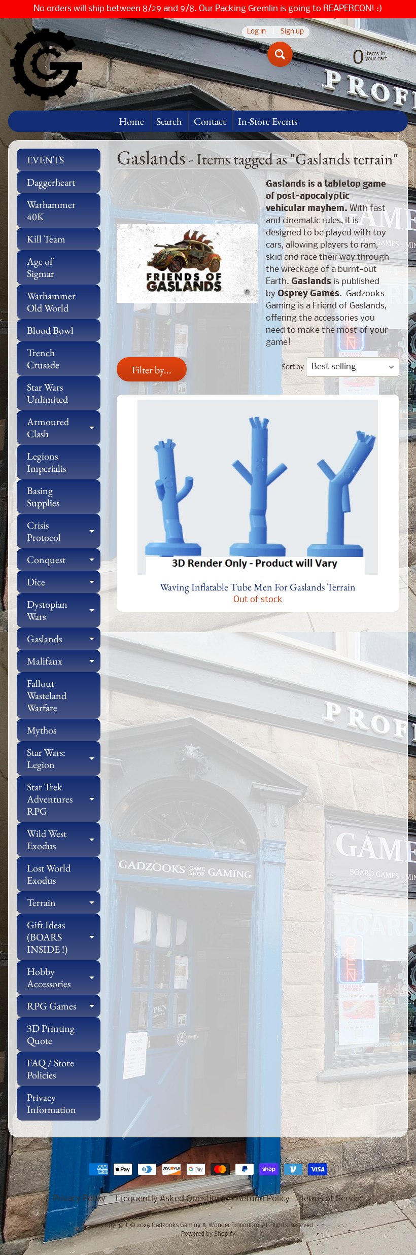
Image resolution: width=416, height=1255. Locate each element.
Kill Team (46, 239)
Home (131, 121)
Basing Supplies (43, 496)
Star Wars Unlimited (47, 393)
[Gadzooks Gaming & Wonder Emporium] (46, 64)
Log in (256, 32)
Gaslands (63, 641)
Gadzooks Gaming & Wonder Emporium (205, 1226)
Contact (210, 121)
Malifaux (63, 663)
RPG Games (63, 1008)
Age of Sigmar (40, 267)
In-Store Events (267, 121)
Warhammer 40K (51, 210)
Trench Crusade (43, 358)
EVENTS (45, 159)
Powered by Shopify (208, 1234)
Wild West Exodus (63, 840)
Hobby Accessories (63, 978)
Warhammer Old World (51, 302)
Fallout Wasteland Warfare (46, 695)
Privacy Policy (79, 1199)
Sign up (292, 32)
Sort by (293, 367)
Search (169, 121)
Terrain (63, 905)
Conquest (63, 562)
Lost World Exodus (49, 874)
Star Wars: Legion (63, 759)
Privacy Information (51, 1103)
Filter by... (151, 369)
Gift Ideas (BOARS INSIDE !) (63, 937)
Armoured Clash (63, 428)
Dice (63, 584)
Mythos (41, 730)
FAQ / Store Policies (50, 1069)
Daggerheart (51, 182)
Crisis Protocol (63, 531)
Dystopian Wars (63, 611)
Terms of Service (332, 1199)
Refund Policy (263, 1199)
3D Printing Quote (51, 1034)
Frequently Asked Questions (171, 1199)
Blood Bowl (50, 330)
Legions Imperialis (46, 462)
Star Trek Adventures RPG (63, 799)
